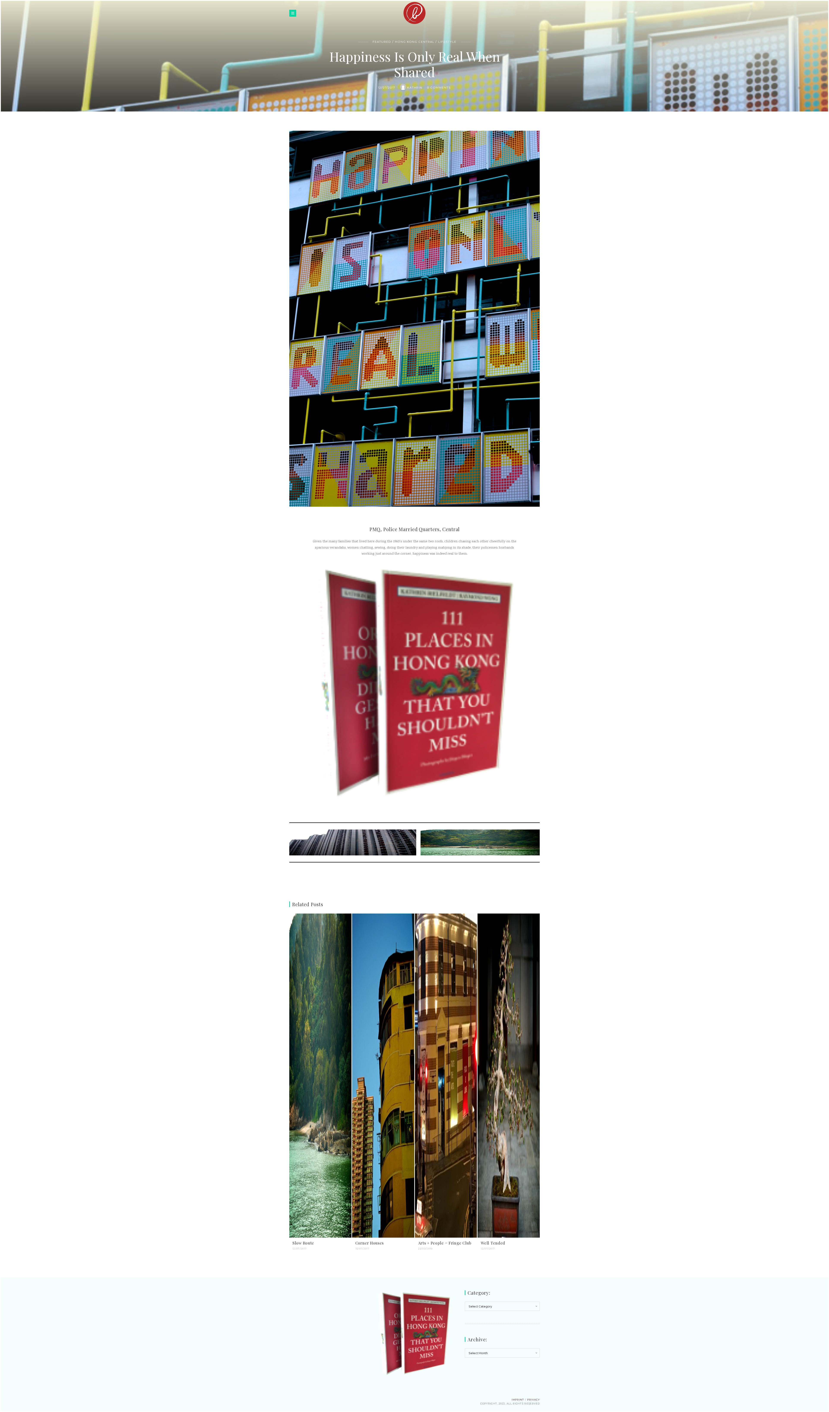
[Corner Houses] (383, 1075)
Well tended (493, 1243)
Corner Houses (369, 1243)
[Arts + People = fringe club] (446, 1075)
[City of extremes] (353, 842)
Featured (382, 41)
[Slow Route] (320, 1075)
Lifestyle (447, 41)
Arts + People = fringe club (444, 1243)
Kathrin (415, 87)
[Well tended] (509, 1075)
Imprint (518, 1399)
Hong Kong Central (414, 41)
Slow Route (303, 1243)
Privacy (533, 1399)
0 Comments (439, 87)
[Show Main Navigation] (292, 13)
